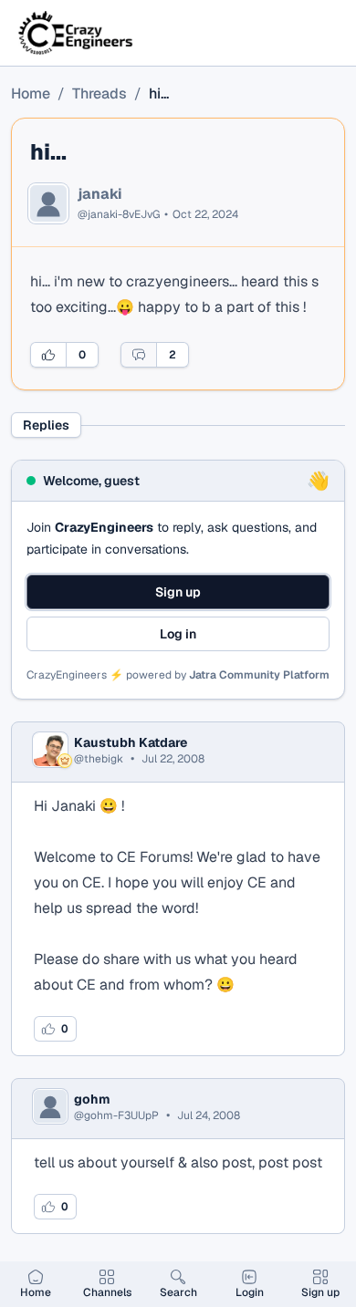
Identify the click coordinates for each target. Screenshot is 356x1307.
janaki (100, 194)
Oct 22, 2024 (205, 214)
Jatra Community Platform (259, 675)
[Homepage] (76, 33)
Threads (99, 93)
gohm (92, 1099)
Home (30, 93)
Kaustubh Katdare (130, 742)
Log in (178, 634)
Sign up (178, 592)
